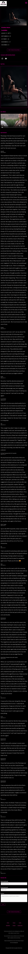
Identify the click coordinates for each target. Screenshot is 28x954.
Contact (14, 925)
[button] (2, 86)
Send (3, 904)
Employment (20, 925)
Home (8, 922)
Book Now (8, 925)
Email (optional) (4, 887)
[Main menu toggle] (26, 3)
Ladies (20, 922)
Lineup (14, 922)
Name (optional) (4, 881)
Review (3, 893)
